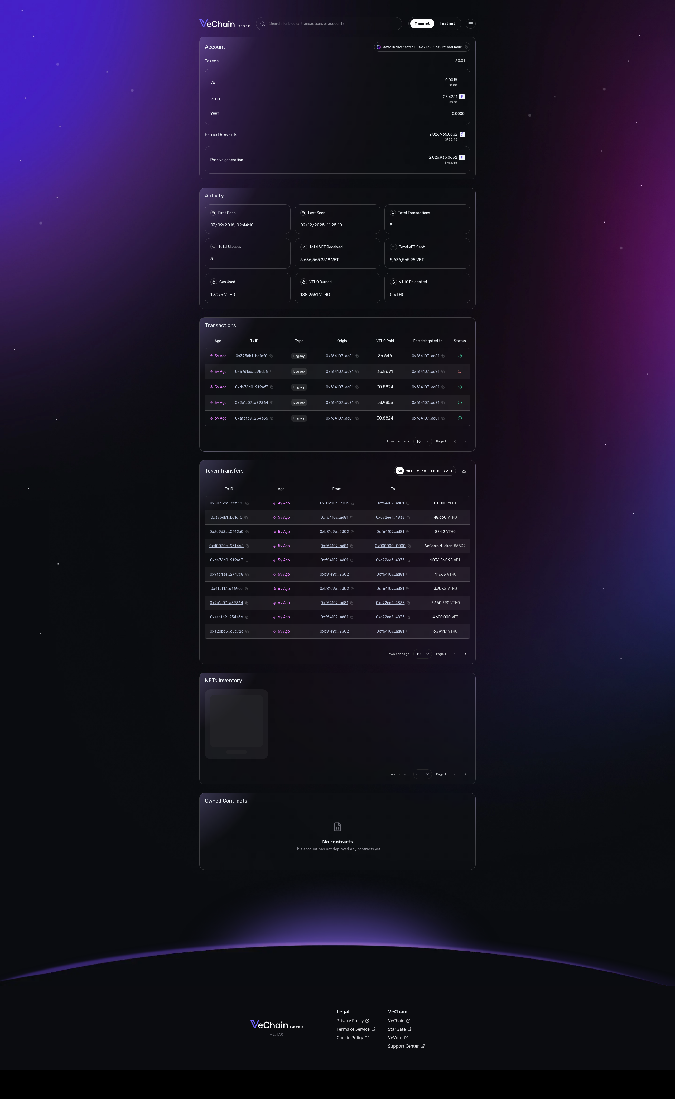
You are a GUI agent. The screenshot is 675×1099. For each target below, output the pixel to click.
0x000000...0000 (390, 546)
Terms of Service (353, 1029)
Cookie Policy (350, 1037)
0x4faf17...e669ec (227, 588)
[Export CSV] (464, 470)
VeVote (395, 1037)
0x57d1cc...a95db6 (251, 371)
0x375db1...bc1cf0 (251, 356)
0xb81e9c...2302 (334, 531)
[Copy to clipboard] (466, 47)
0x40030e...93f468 (226, 546)
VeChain (396, 1021)
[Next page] (465, 441)
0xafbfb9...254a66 (251, 418)
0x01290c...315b (334, 503)
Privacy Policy (350, 1021)
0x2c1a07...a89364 (251, 403)
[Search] (262, 23)
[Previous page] (455, 441)
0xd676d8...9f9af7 (251, 387)
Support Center (403, 1046)
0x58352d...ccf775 (226, 503)
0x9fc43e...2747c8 (226, 574)
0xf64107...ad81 (339, 356)
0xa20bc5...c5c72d (226, 631)
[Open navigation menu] (471, 24)
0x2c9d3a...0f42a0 (226, 531)
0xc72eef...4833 (390, 517)
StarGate (397, 1029)
